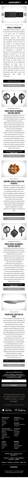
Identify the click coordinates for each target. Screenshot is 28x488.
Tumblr (16, 435)
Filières (16, 420)
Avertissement (18, 445)
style (3, 420)
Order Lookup (6, 437)
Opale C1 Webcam (14, 27)
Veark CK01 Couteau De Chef (14, 315)
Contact (16, 444)
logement (4, 423)
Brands (4, 431)
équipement (5, 418)
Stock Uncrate (14, 179)
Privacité (16, 447)
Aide (3, 438)
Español (4, 443)
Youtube (16, 434)
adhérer (4, 435)
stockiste (17, 425)
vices (3, 424)
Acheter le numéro (19, 424)
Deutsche (4, 445)
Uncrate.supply (17, 453)
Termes (16, 448)
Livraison (4, 434)
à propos (16, 443)
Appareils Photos (18, 25)
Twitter (16, 430)
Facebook (16, 433)
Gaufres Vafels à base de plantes (14, 182)
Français (4, 444)
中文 (3, 448)
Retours (4, 433)
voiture (4, 421)
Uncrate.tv (14, 455)
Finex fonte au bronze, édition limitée (14, 112)
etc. (3, 425)
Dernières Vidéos (19, 418)
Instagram (17, 431)
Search (20, 2)
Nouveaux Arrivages (7, 430)
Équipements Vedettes (14, 108)
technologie (8, 25)
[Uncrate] (14, 2)
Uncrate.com (8, 453)
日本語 (3, 447)
